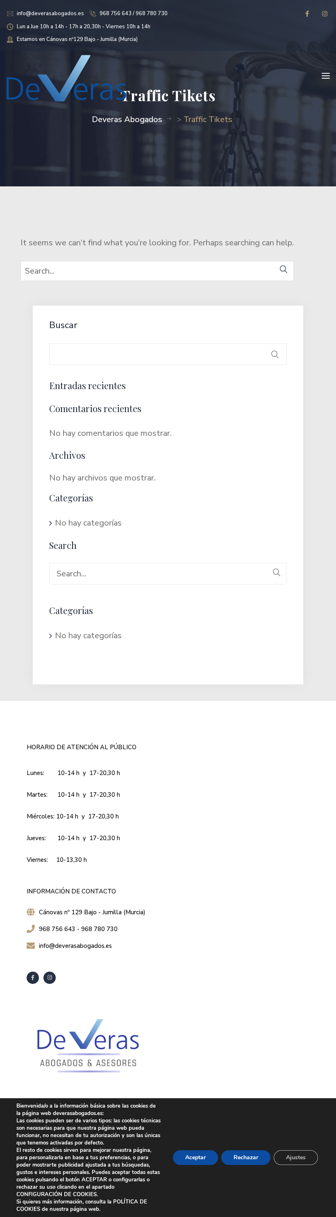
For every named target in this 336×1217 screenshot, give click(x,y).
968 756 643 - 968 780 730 (78, 929)
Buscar (63, 325)
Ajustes (296, 1157)
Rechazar (246, 1157)
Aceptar (195, 1157)
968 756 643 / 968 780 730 (134, 13)
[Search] (283, 269)
